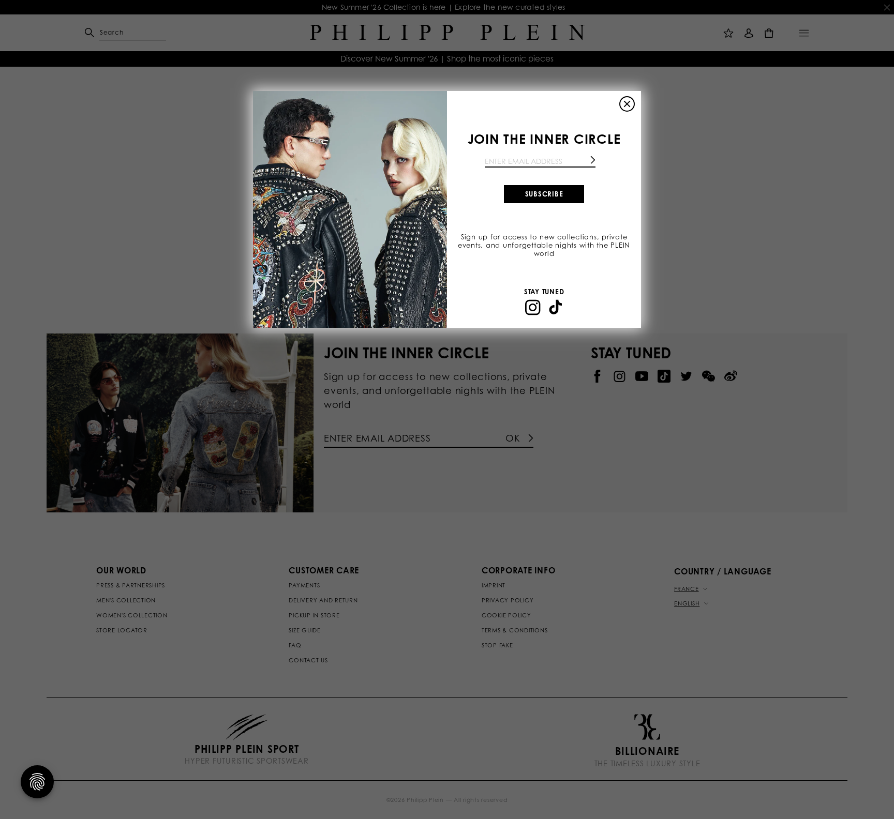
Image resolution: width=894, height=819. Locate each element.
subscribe (544, 194)
